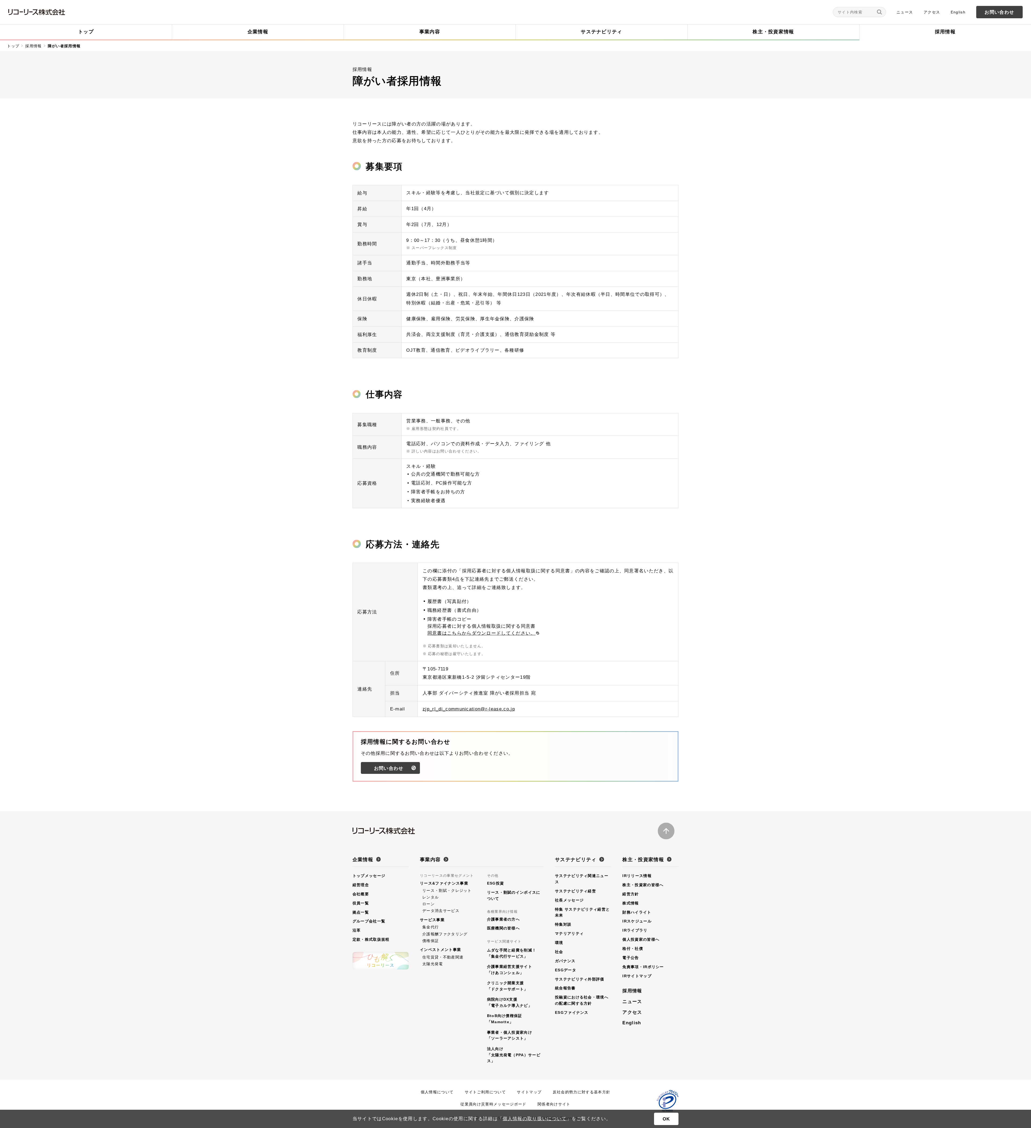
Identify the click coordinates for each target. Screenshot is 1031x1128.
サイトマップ (529, 1092)
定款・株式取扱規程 (371, 939)
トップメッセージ (369, 876)
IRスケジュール (637, 921)
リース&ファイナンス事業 (444, 883)
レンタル (430, 897)
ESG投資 (495, 883)
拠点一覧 (361, 912)
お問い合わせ (999, 12)
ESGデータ (565, 970)
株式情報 (630, 903)
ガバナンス (565, 961)
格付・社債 (632, 948)
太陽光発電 (432, 964)
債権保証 (430, 941)
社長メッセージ (569, 900)
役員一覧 (361, 903)
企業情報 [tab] (258, 31)
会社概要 (361, 894)
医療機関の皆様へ (503, 928)
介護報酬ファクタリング (445, 934)
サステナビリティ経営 (575, 891)
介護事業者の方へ (503, 919)
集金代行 (430, 927)
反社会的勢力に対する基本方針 (581, 1092)
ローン (428, 904)
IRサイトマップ (637, 976)
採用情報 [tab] (945, 31)
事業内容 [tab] (429, 31)
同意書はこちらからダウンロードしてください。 (481, 633)
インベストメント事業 (440, 949)
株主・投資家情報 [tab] (773, 31)
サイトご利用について (485, 1092)
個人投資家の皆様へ (640, 939)
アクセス (932, 12)
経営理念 (361, 885)
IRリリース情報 (637, 876)
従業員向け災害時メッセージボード (493, 1104)
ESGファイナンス (572, 1012)
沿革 (357, 930)
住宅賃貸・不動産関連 (442, 957)
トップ (13, 46)
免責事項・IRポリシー (643, 967)
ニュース (904, 12)
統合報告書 (565, 988)
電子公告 (630, 957)
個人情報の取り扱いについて (535, 1118)
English (958, 12)
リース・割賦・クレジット (447, 890)
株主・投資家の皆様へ (642, 885)
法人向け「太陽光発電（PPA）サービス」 (513, 1055)
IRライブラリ (634, 930)
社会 (559, 952)
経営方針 (630, 894)
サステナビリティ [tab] (601, 31)
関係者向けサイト (554, 1104)
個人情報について (437, 1092)
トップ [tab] (86, 31)
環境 (559, 942)
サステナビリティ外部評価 (579, 979)
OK (666, 1118)
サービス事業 (432, 920)
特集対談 (563, 924)
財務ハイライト (636, 912)
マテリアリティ (569, 933)
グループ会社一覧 (369, 921)
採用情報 (33, 46)
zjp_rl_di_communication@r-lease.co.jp (469, 708)
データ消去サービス (440, 910)
